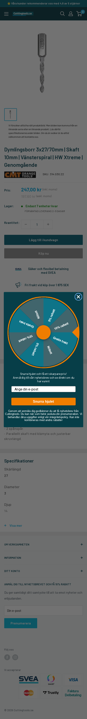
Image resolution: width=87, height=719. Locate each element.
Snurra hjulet (43, 401)
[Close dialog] (78, 296)
